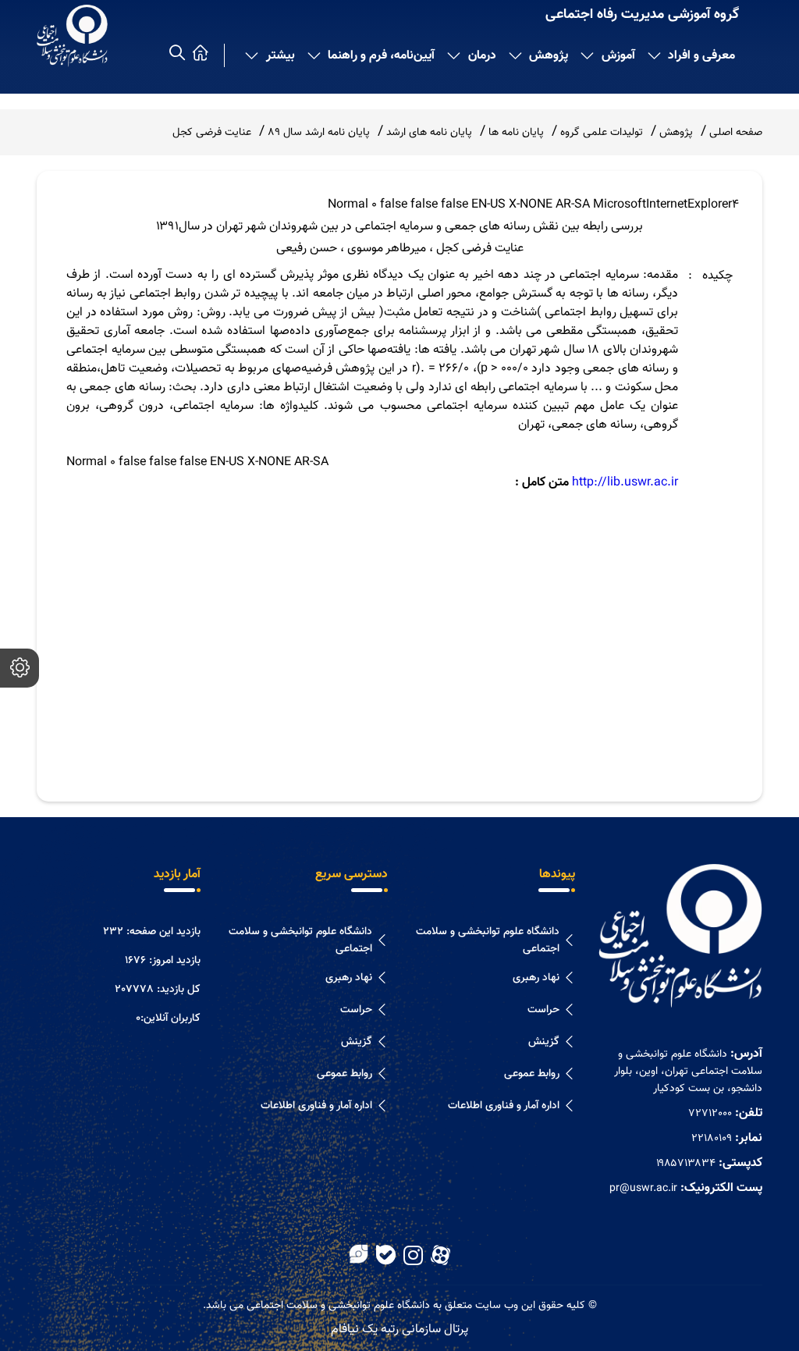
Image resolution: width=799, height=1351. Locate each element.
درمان (482, 56)
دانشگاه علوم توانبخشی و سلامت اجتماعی (487, 940)
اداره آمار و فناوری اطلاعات (503, 1106)
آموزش (618, 56)
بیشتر (280, 56)
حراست (543, 1010)
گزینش (543, 1042)
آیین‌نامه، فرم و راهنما (381, 56)
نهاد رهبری (536, 978)
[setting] (19, 668)
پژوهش (548, 56)
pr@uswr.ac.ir (643, 1188)
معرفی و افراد (701, 56)
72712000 (710, 1113)
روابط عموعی (531, 1074)
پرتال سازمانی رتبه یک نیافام (399, 1329)
